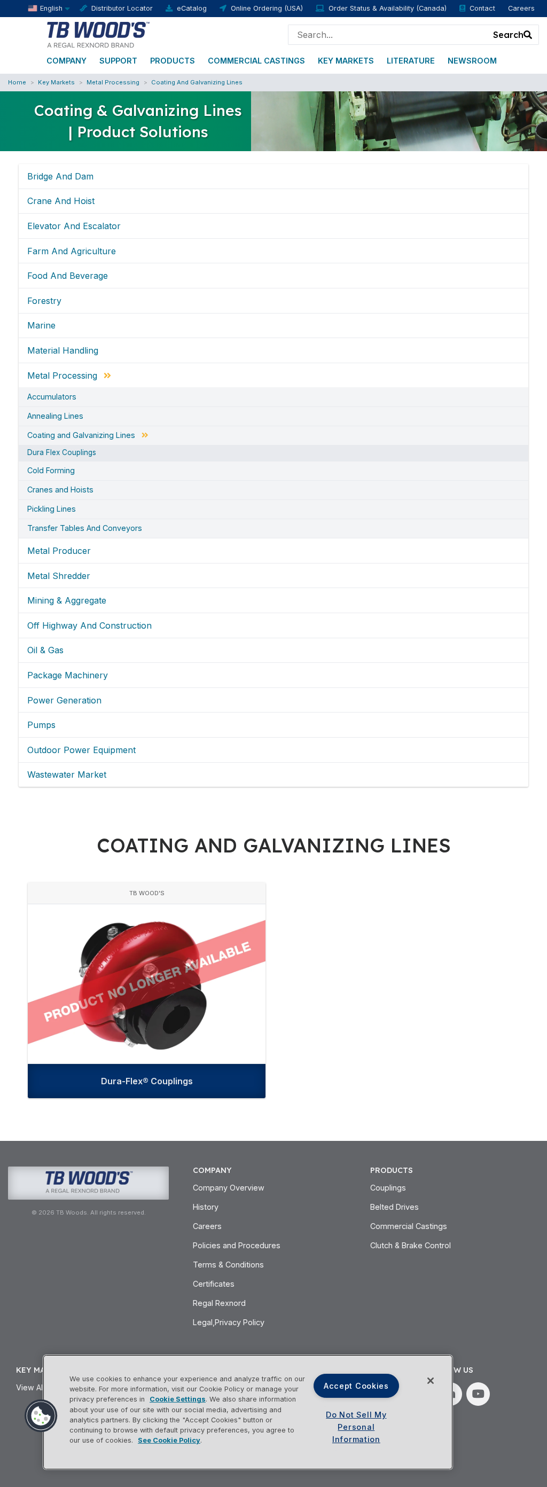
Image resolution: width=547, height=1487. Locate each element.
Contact (482, 8)
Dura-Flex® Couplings (147, 1081)
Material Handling (62, 350)
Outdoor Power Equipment (81, 750)
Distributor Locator (122, 8)
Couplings (388, 1187)
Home (17, 82)
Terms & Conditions (228, 1264)
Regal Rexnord (219, 1303)
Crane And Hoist (61, 200)
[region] (248, 1412)
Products (172, 60)
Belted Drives (394, 1206)
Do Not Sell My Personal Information (356, 1427)
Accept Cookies (356, 1385)
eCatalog (192, 8)
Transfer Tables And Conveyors (84, 528)
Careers (521, 8)
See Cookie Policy (169, 1440)
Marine (41, 325)
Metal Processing (113, 82)
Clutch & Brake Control (410, 1245)
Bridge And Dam (60, 176)
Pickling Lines (51, 509)
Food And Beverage (67, 275)
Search (508, 34)
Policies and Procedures (236, 1245)
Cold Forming (51, 470)
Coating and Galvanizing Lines (197, 82)
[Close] (430, 1380)
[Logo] (97, 33)
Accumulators (51, 397)
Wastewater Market (66, 774)
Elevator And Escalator (74, 226)
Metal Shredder (58, 575)
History (205, 1206)
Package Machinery (67, 675)
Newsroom (472, 60)
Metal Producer (59, 550)
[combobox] (387, 34)
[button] (41, 1416)
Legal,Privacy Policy (228, 1322)
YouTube (478, 1394)
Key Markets (346, 60)
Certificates (214, 1283)
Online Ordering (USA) (267, 8)
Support (118, 60)
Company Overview (228, 1187)
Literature (411, 60)
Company (66, 60)
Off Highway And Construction (89, 625)
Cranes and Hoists (60, 490)
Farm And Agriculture (71, 251)
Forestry (44, 300)
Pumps (41, 724)
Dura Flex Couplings (61, 453)
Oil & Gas (45, 650)
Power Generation (64, 700)
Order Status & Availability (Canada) (388, 8)
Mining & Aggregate (66, 600)
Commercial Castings (256, 60)
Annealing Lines (55, 416)
